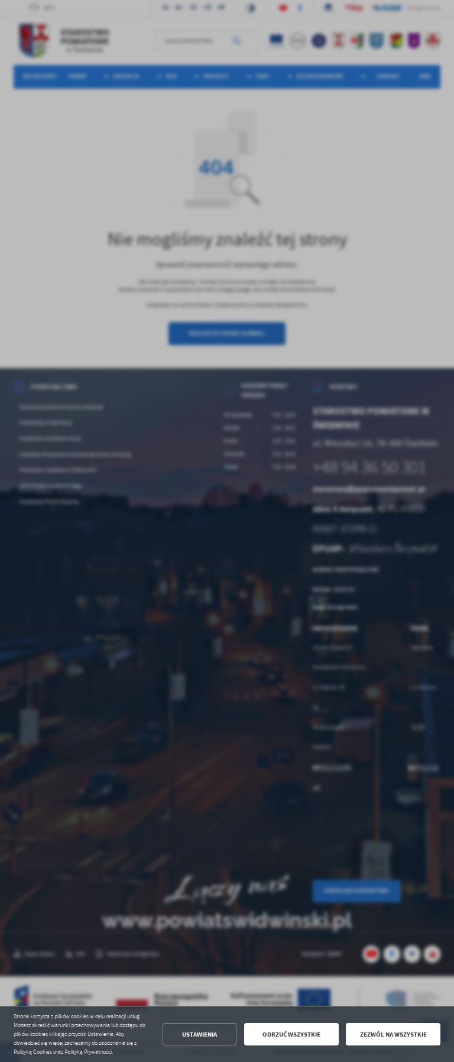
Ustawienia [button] (199, 1034)
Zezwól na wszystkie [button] (393, 1034)
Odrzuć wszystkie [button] (291, 1034)
